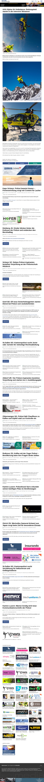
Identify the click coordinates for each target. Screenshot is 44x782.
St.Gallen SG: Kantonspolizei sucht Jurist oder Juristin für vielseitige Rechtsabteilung (21, 344)
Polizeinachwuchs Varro (18, 495)
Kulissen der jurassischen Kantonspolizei (15, 238)
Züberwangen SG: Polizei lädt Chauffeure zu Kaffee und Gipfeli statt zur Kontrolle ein (21, 417)
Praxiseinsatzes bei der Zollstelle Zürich (27, 531)
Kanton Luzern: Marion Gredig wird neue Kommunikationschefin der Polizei (20, 607)
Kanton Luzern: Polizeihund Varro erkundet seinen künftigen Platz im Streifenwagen (21, 488)
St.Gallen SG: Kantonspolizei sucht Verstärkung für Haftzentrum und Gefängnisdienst (17, 568)
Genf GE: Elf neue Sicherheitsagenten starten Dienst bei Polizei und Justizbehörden (22, 303)
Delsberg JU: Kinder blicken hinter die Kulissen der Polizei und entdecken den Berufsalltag (19, 230)
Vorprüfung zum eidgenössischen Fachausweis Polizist (18, 387)
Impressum (4, 765)
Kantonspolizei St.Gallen (30, 424)
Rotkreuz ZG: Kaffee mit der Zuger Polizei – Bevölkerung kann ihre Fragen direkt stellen (21, 454)
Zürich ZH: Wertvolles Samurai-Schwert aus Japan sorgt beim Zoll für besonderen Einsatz (22, 524)
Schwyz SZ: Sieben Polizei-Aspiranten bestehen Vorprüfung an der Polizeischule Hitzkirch (20, 264)
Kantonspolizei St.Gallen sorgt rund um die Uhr (14, 576)
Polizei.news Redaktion (12, 53)
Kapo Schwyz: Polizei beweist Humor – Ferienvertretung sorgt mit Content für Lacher (22, 189)
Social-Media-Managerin (11, 200)
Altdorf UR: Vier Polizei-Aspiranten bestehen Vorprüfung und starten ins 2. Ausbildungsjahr (22, 379)
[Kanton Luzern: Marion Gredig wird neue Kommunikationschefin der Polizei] (22, 610)
